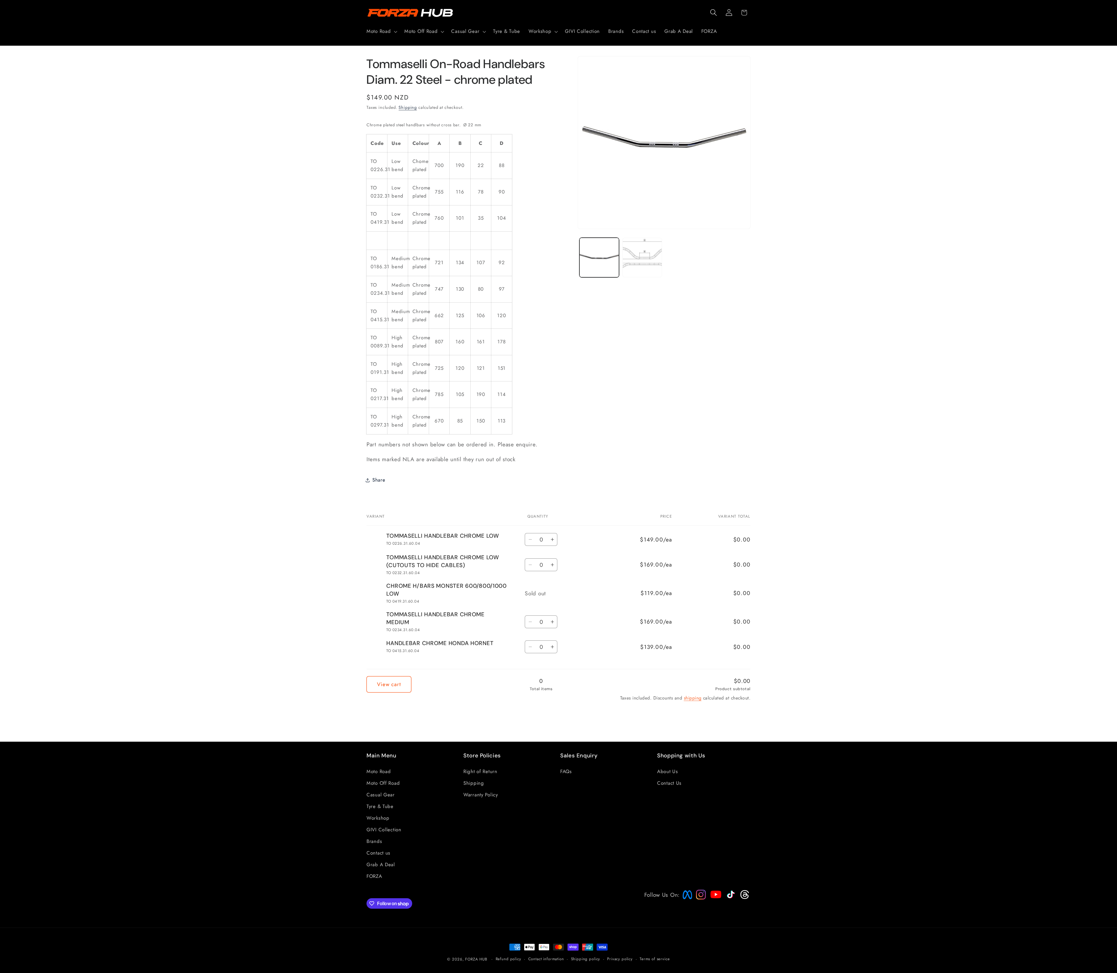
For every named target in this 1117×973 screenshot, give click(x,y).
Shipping (408, 107)
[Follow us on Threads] (743, 898)
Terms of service (655, 959)
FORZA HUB (476, 959)
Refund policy (508, 959)
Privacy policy (620, 959)
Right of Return (480, 771)
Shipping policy (585, 959)
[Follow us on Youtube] (714, 905)
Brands (374, 840)
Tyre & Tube (380, 805)
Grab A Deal (381, 864)
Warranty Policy (480, 794)
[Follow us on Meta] (686, 899)
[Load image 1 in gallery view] (599, 257)
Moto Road (379, 771)
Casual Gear (381, 794)
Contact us (378, 852)
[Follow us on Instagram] (699, 898)
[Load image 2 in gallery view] (642, 257)
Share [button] (378, 479)
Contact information (546, 959)
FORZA (374, 875)
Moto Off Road (383, 782)
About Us (667, 771)
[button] (381, 31)
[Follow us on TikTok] (730, 898)
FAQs (566, 771)
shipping (693, 698)
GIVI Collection (384, 829)
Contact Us (669, 782)
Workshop (378, 817)
